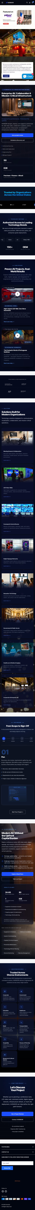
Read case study (8, 321)
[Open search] (27, 2)
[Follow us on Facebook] (3, 1191)
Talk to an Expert (17, 879)
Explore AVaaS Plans (17, 874)
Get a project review (17, 135)
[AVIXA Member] (17, 1181)
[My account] (29, 2)
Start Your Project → (17, 812)
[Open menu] (2, 2)
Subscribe (7, 1168)
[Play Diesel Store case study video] (17, 294)
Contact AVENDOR (17, 1119)
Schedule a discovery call (17, 140)
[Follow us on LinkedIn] (6, 1191)
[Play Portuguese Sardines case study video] (17, 335)
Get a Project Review (17, 1114)
